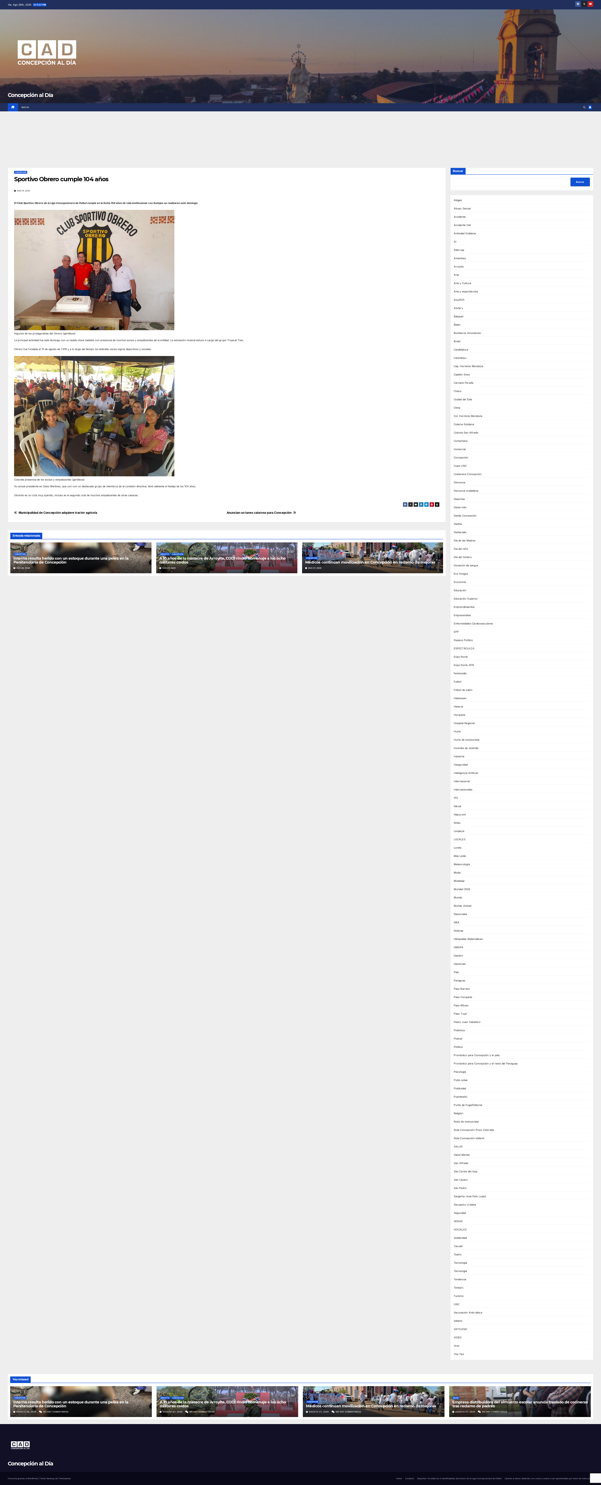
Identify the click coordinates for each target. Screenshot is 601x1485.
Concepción (20, 172)
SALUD (458, 1146)
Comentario (461, 440)
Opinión (458, 955)
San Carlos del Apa (465, 1171)
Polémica (459, 1030)
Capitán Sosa (462, 374)
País (456, 972)
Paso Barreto (462, 988)
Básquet (458, 316)
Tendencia (460, 1279)
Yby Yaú (459, 1354)
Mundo (458, 897)
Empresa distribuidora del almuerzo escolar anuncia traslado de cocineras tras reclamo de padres (520, 1404)
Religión (458, 1113)
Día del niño (461, 548)
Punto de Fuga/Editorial (468, 1105)
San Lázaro (461, 1179)
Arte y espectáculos (466, 291)
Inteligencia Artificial (466, 773)
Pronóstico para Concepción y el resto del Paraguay (486, 1063)
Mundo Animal (462, 905)
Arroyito (164, 554)
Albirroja (459, 250)
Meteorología (462, 864)
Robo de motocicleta (466, 1121)
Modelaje (459, 880)
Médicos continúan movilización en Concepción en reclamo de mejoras (370, 562)
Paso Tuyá (460, 1013)
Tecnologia (460, 1271)
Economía (460, 582)
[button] (584, 107)
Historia (458, 706)
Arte (456, 274)
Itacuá (457, 806)
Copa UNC (460, 465)
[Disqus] (227, 623)
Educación (460, 590)
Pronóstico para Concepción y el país (477, 1055)
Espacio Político (463, 640)
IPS (456, 797)
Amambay (460, 258)
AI (455, 241)
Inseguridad (461, 764)
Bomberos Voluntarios (467, 333)
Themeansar (64, 1478)
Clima (457, 407)
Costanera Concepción (468, 474)
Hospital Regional (464, 723)
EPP (456, 631)
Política (458, 1046)
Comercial (460, 449)
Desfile (458, 523)
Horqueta (459, 714)
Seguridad (460, 1213)
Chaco (458, 391)
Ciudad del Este (463, 399)
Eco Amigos (461, 573)
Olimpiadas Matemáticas (468, 939)
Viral (456, 1345)
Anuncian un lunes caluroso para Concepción (259, 513)
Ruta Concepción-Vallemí (469, 1138)
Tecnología (460, 1262)
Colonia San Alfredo (466, 432)
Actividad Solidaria (465, 233)
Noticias (458, 930)
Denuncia (459, 482)
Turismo (459, 1296)
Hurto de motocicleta (466, 739)
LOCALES (459, 839)
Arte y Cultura (462, 283)
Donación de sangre (466, 565)
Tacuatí (458, 1246)
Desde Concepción (465, 515)
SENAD (458, 1221)
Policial (458, 1038)
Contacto (409, 1478)
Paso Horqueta (463, 997)
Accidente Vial (462, 225)
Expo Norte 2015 (464, 665)
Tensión (458, 1287)
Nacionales (460, 914)
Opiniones (460, 963)
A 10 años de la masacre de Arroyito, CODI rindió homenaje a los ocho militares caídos (222, 560)
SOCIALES (460, 1229)
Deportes (459, 499)
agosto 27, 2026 (173, 1412)
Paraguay (459, 980)
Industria (459, 756)
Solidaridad (460, 1237)
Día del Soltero (463, 557)
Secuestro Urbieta (465, 1204)
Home (399, 1478)
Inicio (25, 107)
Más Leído (460, 856)
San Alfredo (461, 1163)
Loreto (458, 847)
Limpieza (459, 831)
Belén (457, 324)
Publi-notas (461, 1080)
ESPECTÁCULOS (464, 648)
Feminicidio (460, 673)
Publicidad (460, 1088)
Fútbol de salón (463, 690)
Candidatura (461, 349)
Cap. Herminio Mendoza (468, 366)
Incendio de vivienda (466, 748)
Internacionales (463, 789)
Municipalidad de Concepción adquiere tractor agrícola (58, 513)
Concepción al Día (30, 95)
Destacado (460, 532)
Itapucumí (460, 814)
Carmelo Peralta (463, 382)
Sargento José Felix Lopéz (470, 1196)
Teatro (458, 1254)
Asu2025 (459, 299)
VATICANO (460, 1329)
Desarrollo (460, 507)
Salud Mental (462, 1154)
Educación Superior (466, 598)
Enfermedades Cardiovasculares (473, 623)
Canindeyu (460, 357)
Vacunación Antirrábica (468, 1312)
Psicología (460, 1071)
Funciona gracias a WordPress (23, 1478)
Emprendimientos (464, 607)
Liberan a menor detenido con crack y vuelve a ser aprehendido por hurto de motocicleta (549, 1478)
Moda (457, 872)
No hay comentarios (56, 1412)
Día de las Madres (464, 540)
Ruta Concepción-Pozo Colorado (474, 1129)
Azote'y (458, 308)
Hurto (457, 731)
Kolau (457, 822)
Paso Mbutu (461, 1005)
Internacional (462, 781)
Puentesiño (460, 1096)
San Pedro (460, 1188)
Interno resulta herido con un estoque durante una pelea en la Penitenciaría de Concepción (70, 560)
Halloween (460, 698)
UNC (457, 1304)
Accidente (460, 216)
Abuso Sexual (462, 208)
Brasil (457, 341)
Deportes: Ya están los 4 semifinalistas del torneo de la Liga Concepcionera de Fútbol (459, 1478)
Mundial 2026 (462, 889)
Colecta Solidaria (464, 424)
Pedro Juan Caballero (467, 1022)
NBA (457, 922)
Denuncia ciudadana (466, 490)
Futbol (457, 681)
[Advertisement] (300, 135)
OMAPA (458, 947)
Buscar (458, 171)
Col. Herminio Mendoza (468, 416)
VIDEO (458, 1337)
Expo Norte (461, 656)
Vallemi (458, 1320)
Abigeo (458, 200)
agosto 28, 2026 (26, 1412)
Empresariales (462, 615)
